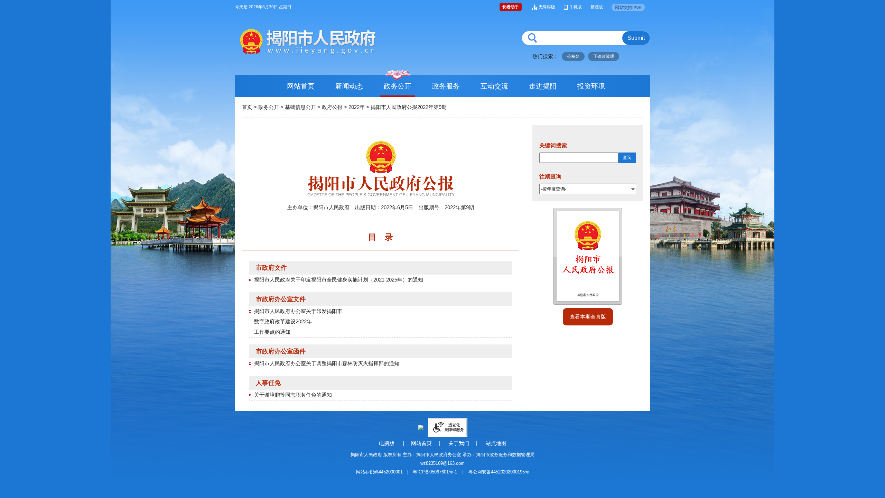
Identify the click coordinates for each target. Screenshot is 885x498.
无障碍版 (547, 6)
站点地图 (496, 443)
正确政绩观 (603, 56)
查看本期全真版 (588, 317)
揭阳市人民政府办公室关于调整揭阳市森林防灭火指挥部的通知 (326, 363)
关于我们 (458, 443)
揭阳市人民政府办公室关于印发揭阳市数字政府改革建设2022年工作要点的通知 (298, 321)
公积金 (573, 56)
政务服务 (446, 86)
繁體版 (596, 6)
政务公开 (397, 86)
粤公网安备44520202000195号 (498, 471)
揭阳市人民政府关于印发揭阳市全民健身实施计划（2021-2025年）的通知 (338, 280)
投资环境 (591, 86)
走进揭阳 (543, 86)
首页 (247, 107)
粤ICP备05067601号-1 (435, 471)
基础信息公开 (300, 107)
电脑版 (386, 443)
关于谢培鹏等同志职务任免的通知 (293, 395)
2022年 (356, 107)
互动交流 (494, 86)
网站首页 (301, 86)
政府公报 (332, 107)
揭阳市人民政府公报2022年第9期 (409, 107)
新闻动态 (349, 86)
